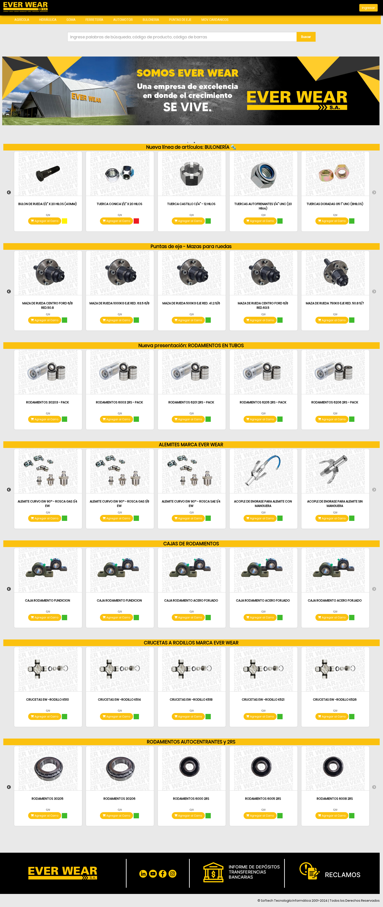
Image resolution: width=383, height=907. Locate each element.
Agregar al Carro (46, 221)
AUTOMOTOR (123, 20)
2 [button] (194, 142)
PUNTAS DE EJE (180, 20)
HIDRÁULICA (48, 20)
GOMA (71, 20)
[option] (48, 192)
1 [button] (188, 142)
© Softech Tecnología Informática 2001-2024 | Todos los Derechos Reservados (319, 900)
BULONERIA (151, 20)
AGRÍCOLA (21, 20)
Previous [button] (9, 192)
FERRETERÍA (94, 20)
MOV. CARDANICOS (215, 20)
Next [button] (374, 192)
